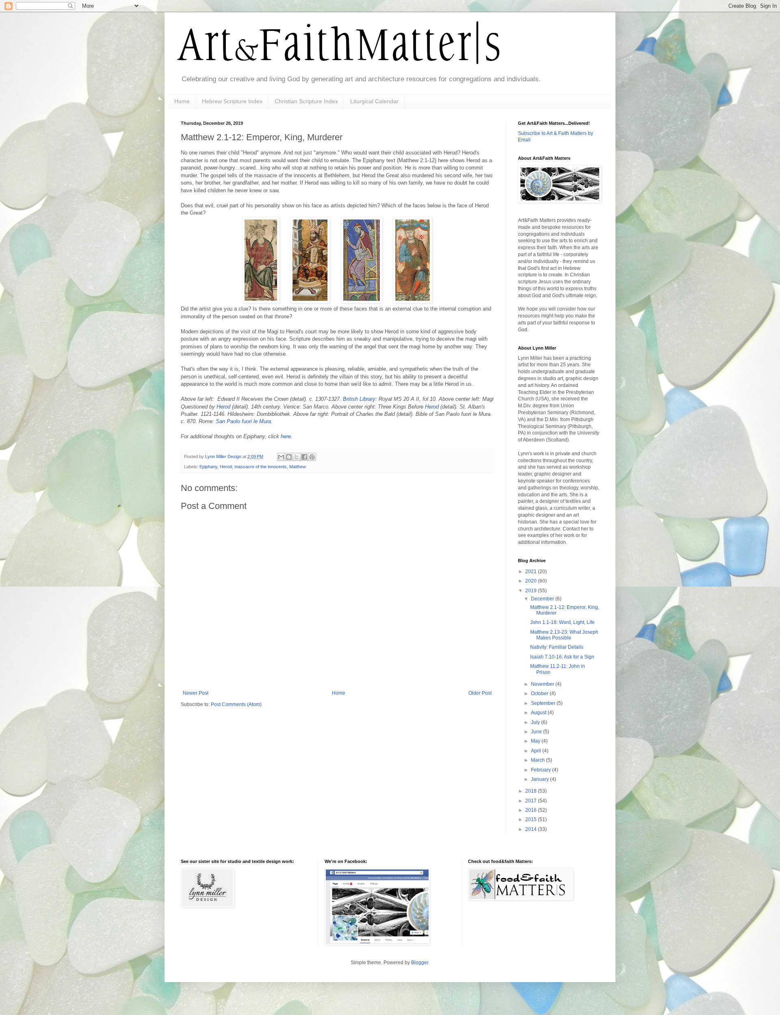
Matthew (297, 466)
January (540, 779)
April (536, 751)
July (536, 722)
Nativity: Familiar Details (556, 647)
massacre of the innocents (260, 466)
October (540, 693)
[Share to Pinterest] (312, 457)
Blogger (419, 962)
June (537, 732)
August (539, 712)
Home (182, 101)
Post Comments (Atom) (236, 704)
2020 (531, 581)
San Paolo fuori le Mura (243, 421)
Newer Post (195, 693)
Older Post (480, 693)
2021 (531, 571)
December (543, 599)
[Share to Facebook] (304, 457)
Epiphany (208, 466)
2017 (531, 801)
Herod (224, 407)
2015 (531, 819)
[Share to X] (296, 457)
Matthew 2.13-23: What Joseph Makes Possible (564, 635)
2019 (531, 590)
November (543, 684)
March (538, 760)
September (544, 703)
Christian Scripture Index (306, 101)
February (541, 770)
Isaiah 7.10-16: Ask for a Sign (562, 657)
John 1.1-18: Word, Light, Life (562, 622)
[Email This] (281, 457)
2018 (531, 791)
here (286, 436)
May (536, 741)
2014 (531, 829)
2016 (531, 810)
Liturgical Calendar (374, 101)
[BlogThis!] (289, 457)
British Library (359, 399)
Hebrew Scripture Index (232, 101)
